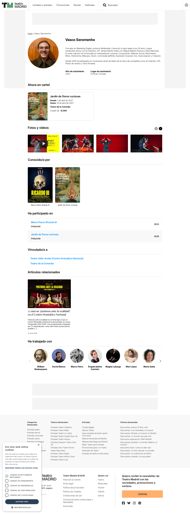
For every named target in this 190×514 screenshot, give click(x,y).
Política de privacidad (73, 487)
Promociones (63, 5)
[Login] (186, 5)
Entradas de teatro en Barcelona (95, 453)
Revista (77, 5)
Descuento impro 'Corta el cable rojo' (135, 447)
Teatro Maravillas (58, 450)
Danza (101, 495)
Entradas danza (33, 432)
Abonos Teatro (88, 430)
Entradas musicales (35, 435)
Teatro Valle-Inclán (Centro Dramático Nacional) (56, 258)
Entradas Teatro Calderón (61, 427)
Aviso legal (68, 483)
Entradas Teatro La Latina (61, 433)
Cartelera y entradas (42, 5)
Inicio (30, 33)
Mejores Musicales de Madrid (94, 438)
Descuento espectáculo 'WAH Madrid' (136, 439)
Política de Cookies (72, 491)
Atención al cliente (72, 479)
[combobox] (143, 5)
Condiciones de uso (72, 495)
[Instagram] (134, 503)
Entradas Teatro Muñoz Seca (63, 456)
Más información (11, 464)
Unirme (142, 494)
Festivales (89, 5)
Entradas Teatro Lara (59, 459)
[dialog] (22, 476)
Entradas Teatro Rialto (60, 430)
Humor (101, 487)
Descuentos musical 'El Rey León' (134, 427)
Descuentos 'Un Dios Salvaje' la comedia (137, 450)
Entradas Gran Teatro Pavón (62, 447)
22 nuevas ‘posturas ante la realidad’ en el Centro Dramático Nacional (49, 312)
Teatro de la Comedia (42, 263)
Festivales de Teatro (90, 450)
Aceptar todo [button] (22, 502)
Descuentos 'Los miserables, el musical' (136, 430)
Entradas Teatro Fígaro (60, 453)
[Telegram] (139, 503)
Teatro (101, 479)
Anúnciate (68, 506)
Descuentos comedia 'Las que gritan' (135, 456)
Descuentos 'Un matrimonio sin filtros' (136, 453)
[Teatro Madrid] (14, 5)
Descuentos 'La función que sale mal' (135, 436)
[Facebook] (123, 503)
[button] (22, 469)
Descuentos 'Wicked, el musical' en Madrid (138, 433)
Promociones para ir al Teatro (94, 447)
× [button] (38, 445)
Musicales (103, 483)
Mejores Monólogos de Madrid (94, 441)
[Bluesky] (128, 503)
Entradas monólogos (35, 441)
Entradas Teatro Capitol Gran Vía (64, 436)
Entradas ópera (33, 438)
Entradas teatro (33, 429)
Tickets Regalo (88, 427)
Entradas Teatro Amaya (60, 439)
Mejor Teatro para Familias (93, 444)
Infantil (101, 491)
